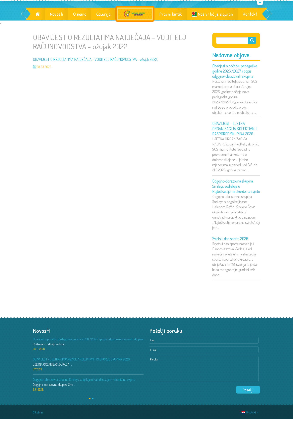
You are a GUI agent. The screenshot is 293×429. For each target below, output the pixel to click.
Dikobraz (38, 412)
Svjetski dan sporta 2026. (230, 238)
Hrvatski (250, 412)
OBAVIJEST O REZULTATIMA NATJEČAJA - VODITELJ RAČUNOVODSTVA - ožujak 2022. (95, 59)
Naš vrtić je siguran (215, 14)
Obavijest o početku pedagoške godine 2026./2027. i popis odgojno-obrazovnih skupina (234, 71)
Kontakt (250, 14)
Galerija (103, 14)
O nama (79, 14)
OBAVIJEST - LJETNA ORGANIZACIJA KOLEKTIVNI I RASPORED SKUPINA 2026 (234, 128)
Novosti (56, 14)
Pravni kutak (170, 14)
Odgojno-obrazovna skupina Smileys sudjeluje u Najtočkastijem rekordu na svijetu (236, 186)
